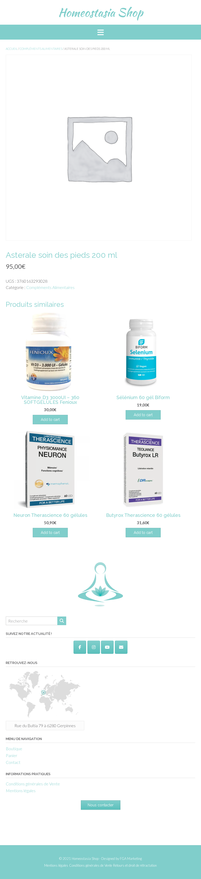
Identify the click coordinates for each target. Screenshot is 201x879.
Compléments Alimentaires (41, 48)
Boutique (14, 748)
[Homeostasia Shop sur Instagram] (93, 647)
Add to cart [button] (50, 419)
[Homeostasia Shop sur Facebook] (80, 647)
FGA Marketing (131, 858)
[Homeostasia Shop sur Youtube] (107, 647)
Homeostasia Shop (100, 12)
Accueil (12, 48)
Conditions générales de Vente (33, 783)
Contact (13, 762)
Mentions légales (21, 790)
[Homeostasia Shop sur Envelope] (121, 647)
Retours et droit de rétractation (135, 865)
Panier (11, 755)
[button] (100, 32)
